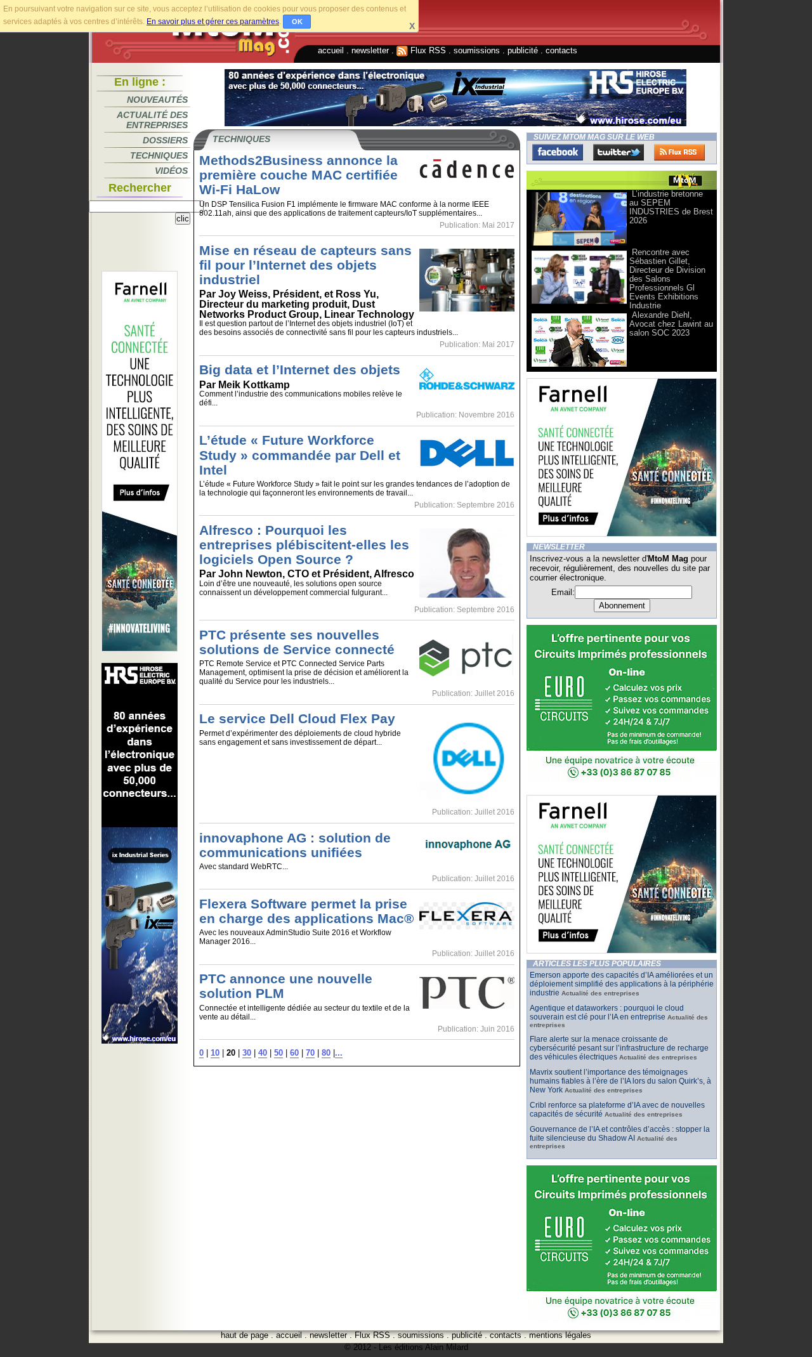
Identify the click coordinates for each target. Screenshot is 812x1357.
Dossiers (165, 140)
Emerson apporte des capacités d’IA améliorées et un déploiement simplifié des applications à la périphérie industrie (622, 984)
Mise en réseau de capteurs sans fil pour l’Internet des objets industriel (305, 265)
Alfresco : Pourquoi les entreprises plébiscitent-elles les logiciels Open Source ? (304, 545)
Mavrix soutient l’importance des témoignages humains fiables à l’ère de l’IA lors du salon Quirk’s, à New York (620, 1081)
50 (278, 1053)
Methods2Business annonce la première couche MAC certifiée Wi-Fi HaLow (298, 175)
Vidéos (171, 171)
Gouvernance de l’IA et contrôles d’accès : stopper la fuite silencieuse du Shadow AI (620, 1134)
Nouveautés (157, 100)
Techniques (159, 155)
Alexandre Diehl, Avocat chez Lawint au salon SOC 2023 (671, 324)
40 (262, 1053)
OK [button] (297, 21)
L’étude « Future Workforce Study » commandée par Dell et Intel (299, 454)
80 (326, 1053)
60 (294, 1053)
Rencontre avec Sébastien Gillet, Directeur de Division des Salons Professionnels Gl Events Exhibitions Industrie (667, 278)
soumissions (477, 50)
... (339, 1053)
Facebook (557, 152)
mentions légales (560, 1335)
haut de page (244, 1335)
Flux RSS (427, 50)
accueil (331, 50)
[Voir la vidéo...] (579, 244)
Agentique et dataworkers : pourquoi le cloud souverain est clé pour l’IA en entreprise (607, 1012)
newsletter (370, 50)
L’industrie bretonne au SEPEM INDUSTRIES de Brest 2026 (671, 207)
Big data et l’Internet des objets (299, 369)
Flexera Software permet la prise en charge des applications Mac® (306, 911)
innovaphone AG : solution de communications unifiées (295, 845)
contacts (561, 50)
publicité (523, 50)
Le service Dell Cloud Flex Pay (297, 718)
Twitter (618, 152)
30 (246, 1053)
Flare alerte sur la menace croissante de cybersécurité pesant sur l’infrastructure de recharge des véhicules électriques (619, 1048)
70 (310, 1053)
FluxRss (679, 152)
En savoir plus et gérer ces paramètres (213, 21)
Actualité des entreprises (152, 120)
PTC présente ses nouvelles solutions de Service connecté (297, 642)
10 (215, 1053)
